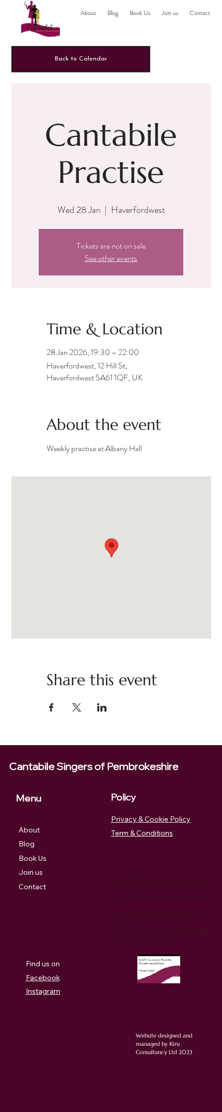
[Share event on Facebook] (51, 707)
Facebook (43, 977)
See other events (111, 258)
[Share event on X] (77, 707)
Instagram (43, 991)
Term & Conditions (142, 833)
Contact (32, 886)
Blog (27, 843)
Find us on (43, 963)
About (29, 830)
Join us (31, 872)
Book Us (32, 858)
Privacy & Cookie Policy (151, 819)
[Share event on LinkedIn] (102, 707)
